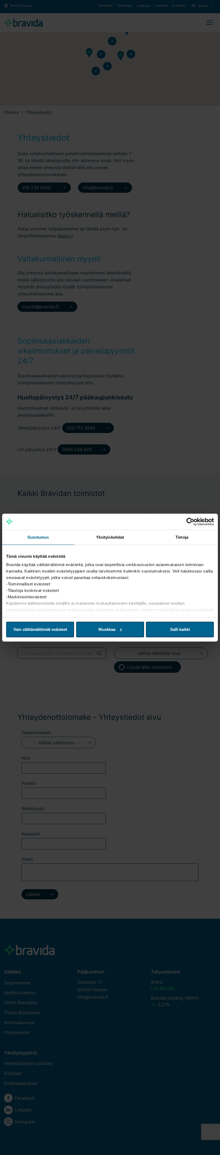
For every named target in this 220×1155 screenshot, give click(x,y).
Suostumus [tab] (38, 537)
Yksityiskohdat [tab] (110, 537)
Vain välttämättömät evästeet (40, 629)
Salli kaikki (180, 629)
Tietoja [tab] (181, 537)
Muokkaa (106, 629)
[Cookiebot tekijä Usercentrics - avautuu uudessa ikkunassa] (190, 522)
